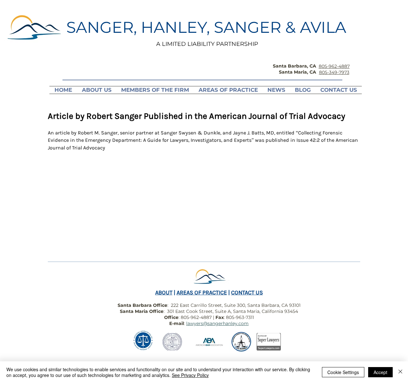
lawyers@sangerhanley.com (217, 323)
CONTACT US (247, 292)
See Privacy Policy (190, 375)
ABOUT (163, 292)
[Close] (400, 372)
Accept (380, 372)
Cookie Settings (343, 372)
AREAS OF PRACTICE (202, 292)
